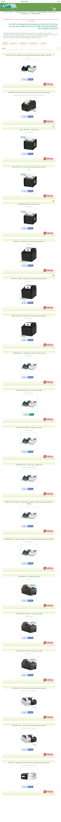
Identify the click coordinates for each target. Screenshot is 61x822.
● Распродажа (42, 12)
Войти (3, 1)
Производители (21, 12)
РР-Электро (33, 43)
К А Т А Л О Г (9, 12)
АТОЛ (5, 43)
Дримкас (14, 43)
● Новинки (32, 12)
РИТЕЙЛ (23, 43)
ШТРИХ (43, 43)
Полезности (52, 12)
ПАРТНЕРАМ (36, 13)
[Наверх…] (58, 48)
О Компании (25, 13)
